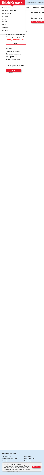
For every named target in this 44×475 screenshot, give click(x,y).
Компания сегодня (9, 453)
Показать (13, 70)
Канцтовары (31, 3)
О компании (6, 8)
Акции (4, 19)
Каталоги (5, 16)
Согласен (36, 467)
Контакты (5, 30)
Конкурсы (5, 27)
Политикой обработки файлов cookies (17, 469)
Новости (5, 22)
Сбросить (10, 72)
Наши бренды (6, 13)
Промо (4, 25)
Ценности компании (9, 11)
